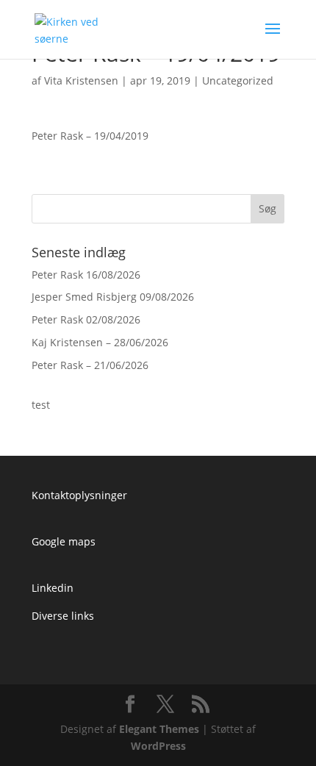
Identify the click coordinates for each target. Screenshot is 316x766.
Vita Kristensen (81, 80)
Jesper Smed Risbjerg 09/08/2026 (113, 297)
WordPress (158, 746)
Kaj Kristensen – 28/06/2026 (100, 342)
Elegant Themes (159, 729)
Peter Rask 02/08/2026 (86, 319)
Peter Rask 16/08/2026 (86, 275)
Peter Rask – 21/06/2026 (90, 365)
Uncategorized (237, 80)
